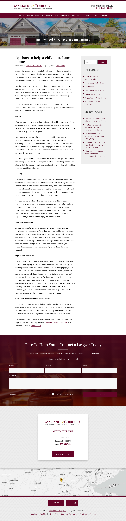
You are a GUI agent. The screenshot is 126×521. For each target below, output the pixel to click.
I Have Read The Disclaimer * (65, 394)
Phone (84, 366)
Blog (95, 15)
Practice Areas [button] (61, 15)
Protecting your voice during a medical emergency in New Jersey (95, 127)
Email (48, 366)
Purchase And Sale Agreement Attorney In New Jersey (94, 136)
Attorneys (46, 15)
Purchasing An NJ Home (94, 83)
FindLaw (93, 514)
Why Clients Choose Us (81, 15)
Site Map (43, 514)
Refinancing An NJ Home (95, 90)
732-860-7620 (104, 8)
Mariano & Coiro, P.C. (34, 66)
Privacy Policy (54, 514)
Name (11, 366)
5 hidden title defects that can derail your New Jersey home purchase (95, 144)
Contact (104, 15)
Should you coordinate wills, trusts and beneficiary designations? (95, 153)
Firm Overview (33, 15)
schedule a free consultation (56, 322)
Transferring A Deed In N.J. (95, 98)
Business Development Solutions (74, 514)
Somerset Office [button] (63, 454)
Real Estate (60, 66)
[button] (63, 518)
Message (12, 375)
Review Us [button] (56, 503)
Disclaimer (12, 395)
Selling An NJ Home (93, 94)
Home (21, 15)
